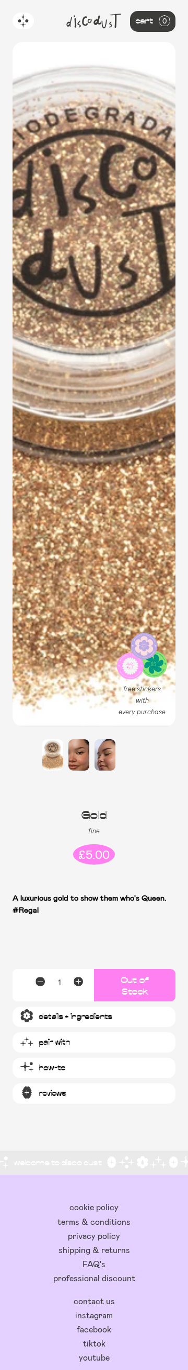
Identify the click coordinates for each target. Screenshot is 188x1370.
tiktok (94, 1343)
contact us (94, 1301)
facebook (94, 1329)
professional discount (94, 1278)
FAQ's (94, 1264)
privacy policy (94, 1236)
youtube (94, 1357)
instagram (94, 1315)
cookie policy (94, 1207)
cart (151, 20)
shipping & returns (94, 1250)
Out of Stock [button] (135, 985)
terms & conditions (94, 1221)
